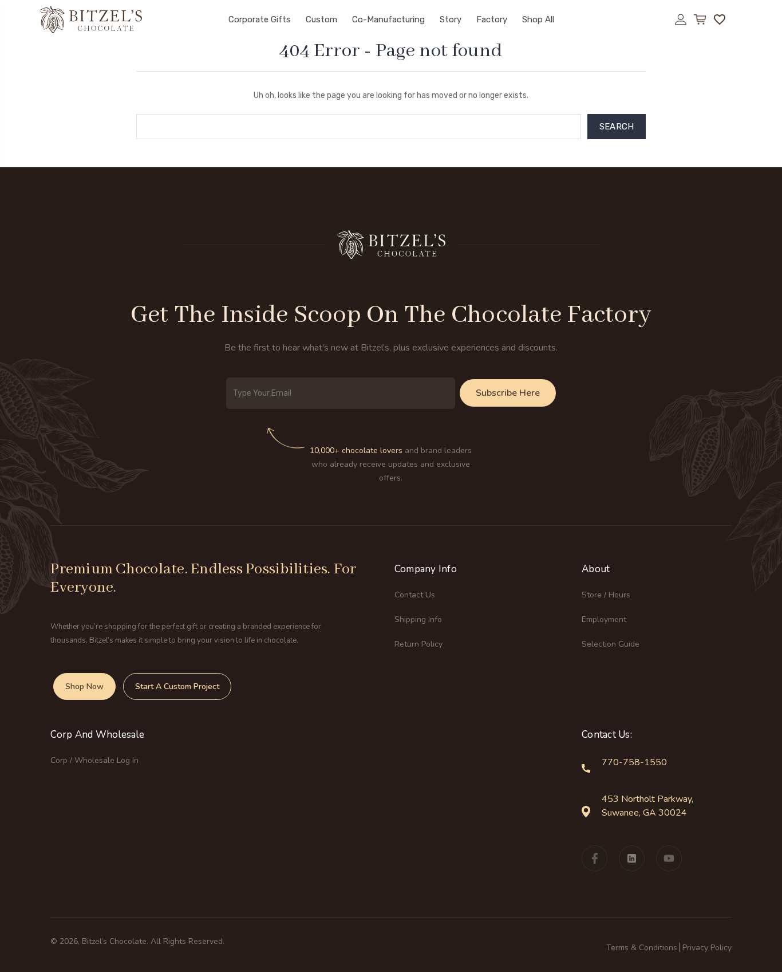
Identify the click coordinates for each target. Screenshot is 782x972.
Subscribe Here (508, 393)
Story (450, 19)
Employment (604, 619)
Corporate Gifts (259, 19)
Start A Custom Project (177, 686)
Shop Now (84, 686)
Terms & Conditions (641, 947)
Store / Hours (606, 594)
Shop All (538, 19)
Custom (321, 19)
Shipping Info (418, 619)
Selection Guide (610, 644)
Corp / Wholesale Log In (94, 760)
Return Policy (418, 644)
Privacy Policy (707, 947)
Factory (491, 19)
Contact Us (414, 594)
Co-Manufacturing (388, 19)
